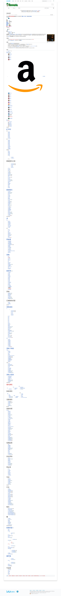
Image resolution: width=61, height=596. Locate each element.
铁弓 (8, 318)
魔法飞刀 (9, 425)
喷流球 (10, 96)
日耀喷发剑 (9, 298)
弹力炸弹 (12, 559)
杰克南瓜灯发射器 (22, 388)
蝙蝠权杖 (9, 460)
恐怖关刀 (9, 234)
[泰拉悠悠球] (8, 118)
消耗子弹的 (10, 348)
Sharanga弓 (9, 337)
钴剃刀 (9, 221)
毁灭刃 (9, 194)
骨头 (8, 546)
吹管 (9, 394)
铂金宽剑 (9, 146)
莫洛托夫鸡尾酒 (10, 547)
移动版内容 (20, 575)
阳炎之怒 (9, 262)
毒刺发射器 (21, 387)
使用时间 (7, 23)
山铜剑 (9, 153)
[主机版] (7, 16)
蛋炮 (8, 361)
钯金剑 (9, 151)
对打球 (9, 273)
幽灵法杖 (9, 462)
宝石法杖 (7, 410)
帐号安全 (34, 590)
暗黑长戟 (9, 232)
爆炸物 (8, 556)
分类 (7, 575)
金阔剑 (9, 145)
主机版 (11, 16)
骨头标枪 (14, 539)
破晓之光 (9, 297)
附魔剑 (9, 184)
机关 (9, 573)
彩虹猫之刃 (9, 213)
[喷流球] (8, 96)
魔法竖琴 (9, 473)
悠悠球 (14, 34)
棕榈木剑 (12, 164)
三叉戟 (9, 230)
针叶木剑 (12, 163)
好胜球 (10, 98)
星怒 (8, 182)
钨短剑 (9, 136)
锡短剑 (9, 132)
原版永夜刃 (9, 210)
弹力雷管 (12, 563)
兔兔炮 (9, 571)
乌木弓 (12, 313)
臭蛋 (8, 530)
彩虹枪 (9, 451)
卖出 (7, 25)
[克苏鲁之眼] (8, 116)
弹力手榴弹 (13, 551)
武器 (9, 20)
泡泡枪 (9, 436)
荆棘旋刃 (9, 246)
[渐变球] (8, 100)
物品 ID (10, 32)
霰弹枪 (9, 354)
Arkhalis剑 (9, 180)
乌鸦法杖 (9, 499)
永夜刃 (9, 187)
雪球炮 (22, 394)
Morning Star (10, 524)
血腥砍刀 (9, 245)
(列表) (8, 120)
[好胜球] (8, 98)
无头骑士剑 (9, 207)
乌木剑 (12, 166)
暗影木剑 (12, 167)
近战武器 (10, 121)
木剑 (8, 168)
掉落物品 (29, 575)
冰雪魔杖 (9, 421)
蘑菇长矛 (9, 233)
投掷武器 (10, 126)
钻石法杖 (9, 416)
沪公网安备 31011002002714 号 (34, 593)
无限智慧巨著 (10, 454)
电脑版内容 (13, 575)
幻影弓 (9, 336)
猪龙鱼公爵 (12, 43)
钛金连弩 (9, 343)
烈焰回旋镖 (9, 247)
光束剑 (9, 200)
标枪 (8, 540)
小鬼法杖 (9, 492)
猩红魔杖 (9, 446)
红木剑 (12, 165)
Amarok (11, 39)
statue (33, 39)
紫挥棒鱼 (9, 183)
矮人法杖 (9, 497)
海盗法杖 (9, 496)
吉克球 (10, 102)
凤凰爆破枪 (9, 358)
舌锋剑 (9, 201)
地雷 (8, 572)
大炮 (8, 570)
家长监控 (40, 590)
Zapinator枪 (9, 440)
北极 (8, 236)
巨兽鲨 (9, 366)
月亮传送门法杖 (10, 510)
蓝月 (8, 260)
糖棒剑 (9, 175)
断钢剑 (9, 198)
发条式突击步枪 (10, 364)
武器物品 (24, 575)
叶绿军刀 (12, 157)
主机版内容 (16, 575)
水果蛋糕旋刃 (10, 244)
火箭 (19, 386)
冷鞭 (8, 521)
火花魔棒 (9, 417)
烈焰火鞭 (9, 479)
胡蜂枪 (9, 459)
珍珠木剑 (9, 191)
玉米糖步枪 (16, 388)
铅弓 (8, 319)
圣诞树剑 (9, 208)
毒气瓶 (9, 453)
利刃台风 (9, 461)
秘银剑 (9, 152)
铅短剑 (9, 134)
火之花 (9, 469)
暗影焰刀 (9, 293)
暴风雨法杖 (9, 501)
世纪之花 (17, 34)
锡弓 (8, 317)
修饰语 (9, 36)
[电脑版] (6, 16)
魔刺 (8, 444)
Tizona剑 (9, 215)
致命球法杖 (9, 500)
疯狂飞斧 (9, 252)
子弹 (13, 387)
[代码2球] (8, 107)
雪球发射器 (9, 569)
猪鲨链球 (9, 268)
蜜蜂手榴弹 (9, 548)
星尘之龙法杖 (10, 504)
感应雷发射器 (10, 376)
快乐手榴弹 (13, 552)
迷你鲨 (9, 363)
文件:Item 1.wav (10, 31)
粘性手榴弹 (13, 550)
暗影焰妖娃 (9, 428)
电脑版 (9, 16)
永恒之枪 (9, 226)
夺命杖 (9, 482)
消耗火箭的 (10, 374)
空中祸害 (9, 333)
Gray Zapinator (10, 418)
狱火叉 (9, 452)
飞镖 (7, 393)
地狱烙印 (9, 202)
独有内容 (10, 575)
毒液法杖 (9, 434)
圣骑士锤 (9, 251)
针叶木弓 (12, 310)
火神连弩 (9, 346)
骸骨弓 (9, 329)
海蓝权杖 (9, 419)
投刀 (8, 534)
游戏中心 (31, 590)
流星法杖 (9, 480)
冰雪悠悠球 (10, 105)
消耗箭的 (9, 307)
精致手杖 (9, 192)
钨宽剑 (9, 144)
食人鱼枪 (9, 404)
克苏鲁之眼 (10, 116)
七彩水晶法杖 (10, 511)
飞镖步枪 (10, 397)
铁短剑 (9, 133)
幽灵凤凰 (9, 330)
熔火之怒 (9, 328)
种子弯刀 (9, 199)
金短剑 (9, 137)
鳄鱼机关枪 (9, 365)
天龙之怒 (9, 296)
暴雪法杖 (9, 483)
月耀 (8, 484)
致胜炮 (9, 263)
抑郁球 (10, 57)
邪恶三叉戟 (9, 435)
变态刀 (9, 205)
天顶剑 (9, 214)
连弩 (7, 338)
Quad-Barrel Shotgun (11, 355)
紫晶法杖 (9, 411)
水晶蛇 (9, 429)
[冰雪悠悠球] (8, 105)
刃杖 (8, 493)
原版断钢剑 (9, 209)
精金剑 (9, 154)
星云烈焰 (9, 463)
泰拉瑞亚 (30, 16)
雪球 (8, 529)
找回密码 (37, 590)
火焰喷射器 (16, 396)
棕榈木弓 (12, 311)
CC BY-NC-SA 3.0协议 (35, 10)
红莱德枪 (9, 356)
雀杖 (8, 488)
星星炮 (22, 396)
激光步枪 (9, 424)
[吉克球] (8, 102)
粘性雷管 (12, 562)
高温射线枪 (9, 433)
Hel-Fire (14, 39)
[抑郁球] (8, 57)
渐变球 (10, 100)
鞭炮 (8, 520)
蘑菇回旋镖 (9, 243)
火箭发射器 (9, 377)
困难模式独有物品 (36, 575)
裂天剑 (9, 427)
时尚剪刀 (9, 174)
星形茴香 (9, 535)
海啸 (8, 334)
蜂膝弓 (9, 327)
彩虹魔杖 (9, 481)
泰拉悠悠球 (10, 118)
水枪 (8, 401)
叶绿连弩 (9, 345)
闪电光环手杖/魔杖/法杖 (11, 514)
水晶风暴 (9, 470)
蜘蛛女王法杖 (10, 508)
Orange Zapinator (10, 426)
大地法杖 (9, 474)
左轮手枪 (9, 357)
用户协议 (44, 590)
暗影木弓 (12, 314)
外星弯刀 (9, 179)
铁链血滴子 (9, 264)
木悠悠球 (9, 272)
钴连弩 (9, 339)
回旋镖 (8, 239)
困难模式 (11, 34)
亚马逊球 (44, 76)
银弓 (8, 320)
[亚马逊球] (25, 76)
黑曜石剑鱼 (9, 235)
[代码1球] (8, 93)
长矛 (8, 229)
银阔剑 (9, 143)
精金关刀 (9, 224)
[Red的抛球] (8, 111)
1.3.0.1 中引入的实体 (42, 575)
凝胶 (14, 395)
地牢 (20, 34)
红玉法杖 (9, 415)
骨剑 (8, 176)
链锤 (8, 257)
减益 (28, 44)
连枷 (7, 255)
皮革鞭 (9, 518)
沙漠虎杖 (9, 498)
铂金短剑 (9, 138)
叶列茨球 (10, 109)
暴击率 (7, 22)
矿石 (7, 129)
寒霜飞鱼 (9, 537)
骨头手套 (12, 545)
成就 (21, 40)
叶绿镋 (9, 227)
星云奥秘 (9, 464)
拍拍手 (9, 193)
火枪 (8, 367)
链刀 (8, 256)
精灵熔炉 (16, 397)
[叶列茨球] (8, 109)
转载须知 (39, 10)
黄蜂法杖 (9, 491)
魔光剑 (9, 147)
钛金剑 (9, 155)
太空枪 (9, 420)
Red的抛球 (10, 111)
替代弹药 (9, 384)
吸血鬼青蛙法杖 (10, 490)
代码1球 (10, 93)
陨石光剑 (9, 181)
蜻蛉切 (9, 237)
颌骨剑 (9, 172)
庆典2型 (9, 381)
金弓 (8, 322)
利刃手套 (9, 173)
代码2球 (10, 107)
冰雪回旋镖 (9, 242)
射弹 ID (10, 33)
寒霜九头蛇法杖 (10, 509)
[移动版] (8, 16)
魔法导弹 (9, 478)
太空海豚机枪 (10, 372)
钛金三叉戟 (9, 225)
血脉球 (10, 59)
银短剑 (9, 135)
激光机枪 (9, 437)
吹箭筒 (9, 395)
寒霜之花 (9, 472)
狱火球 (9, 281)
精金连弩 (9, 342)
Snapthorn (9, 519)
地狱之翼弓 (9, 326)
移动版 (13, 16)
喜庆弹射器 (9, 380)
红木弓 (12, 312)
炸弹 (8, 560)
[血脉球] (8, 59)
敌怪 (30, 34)
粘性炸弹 (12, 558)
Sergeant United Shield (11, 250)
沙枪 (21, 395)
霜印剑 (9, 197)
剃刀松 (9, 432)
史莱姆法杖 (9, 489)
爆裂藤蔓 (9, 445)
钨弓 (8, 321)
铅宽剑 (9, 142)
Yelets (17, 39)
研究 (7, 26)
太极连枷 (9, 265)
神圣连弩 (9, 344)
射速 (7, 24)
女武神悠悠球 (10, 286)
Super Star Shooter (23, 397)
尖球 (8, 536)
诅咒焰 (9, 471)
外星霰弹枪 (9, 370)
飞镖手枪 (10, 396)
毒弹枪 (9, 405)
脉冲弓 (9, 335)
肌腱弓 (9, 325)
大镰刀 (9, 302)
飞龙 (8, 206)
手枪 (8, 353)
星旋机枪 (9, 371)
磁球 (8, 450)
